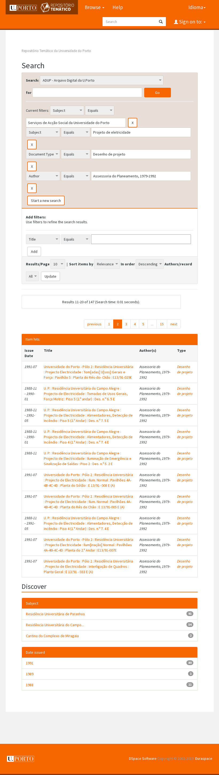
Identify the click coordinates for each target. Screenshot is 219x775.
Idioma (195, 7)
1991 (29, 663)
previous (94, 324)
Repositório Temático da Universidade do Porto (56, 51)
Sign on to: (190, 21)
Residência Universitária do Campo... (55, 624)
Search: (32, 80)
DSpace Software (143, 758)
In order (128, 264)
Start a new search (46, 200)
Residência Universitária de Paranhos (55, 614)
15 (162, 324)
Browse (93, 7)
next (173, 324)
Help (117, 7)
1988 (29, 684)
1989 (29, 674)
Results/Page (38, 264)
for (29, 92)
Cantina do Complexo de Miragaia (52, 635)
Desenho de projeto (185, 369)
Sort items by (81, 264)
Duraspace (203, 758)
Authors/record (178, 264)
